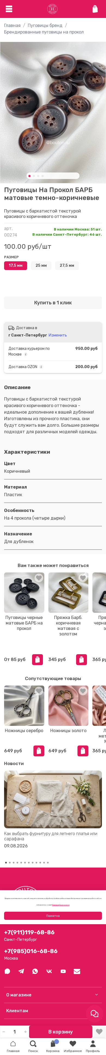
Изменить (58, 335)
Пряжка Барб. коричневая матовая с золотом (68, 625)
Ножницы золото (68, 730)
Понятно (53, 916)
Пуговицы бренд (45, 25)
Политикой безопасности (61, 905)
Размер (11, 257)
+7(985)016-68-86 (31, 951)
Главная (12, 25)
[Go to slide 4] (43, 176)
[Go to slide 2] (34, 176)
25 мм (41, 265)
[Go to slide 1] (30, 176)
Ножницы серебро (24, 730)
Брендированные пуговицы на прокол (44, 32)
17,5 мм (16, 265)
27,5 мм (67, 265)
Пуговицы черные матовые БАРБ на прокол (24, 623)
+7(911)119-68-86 (29, 932)
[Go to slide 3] (38, 176)
